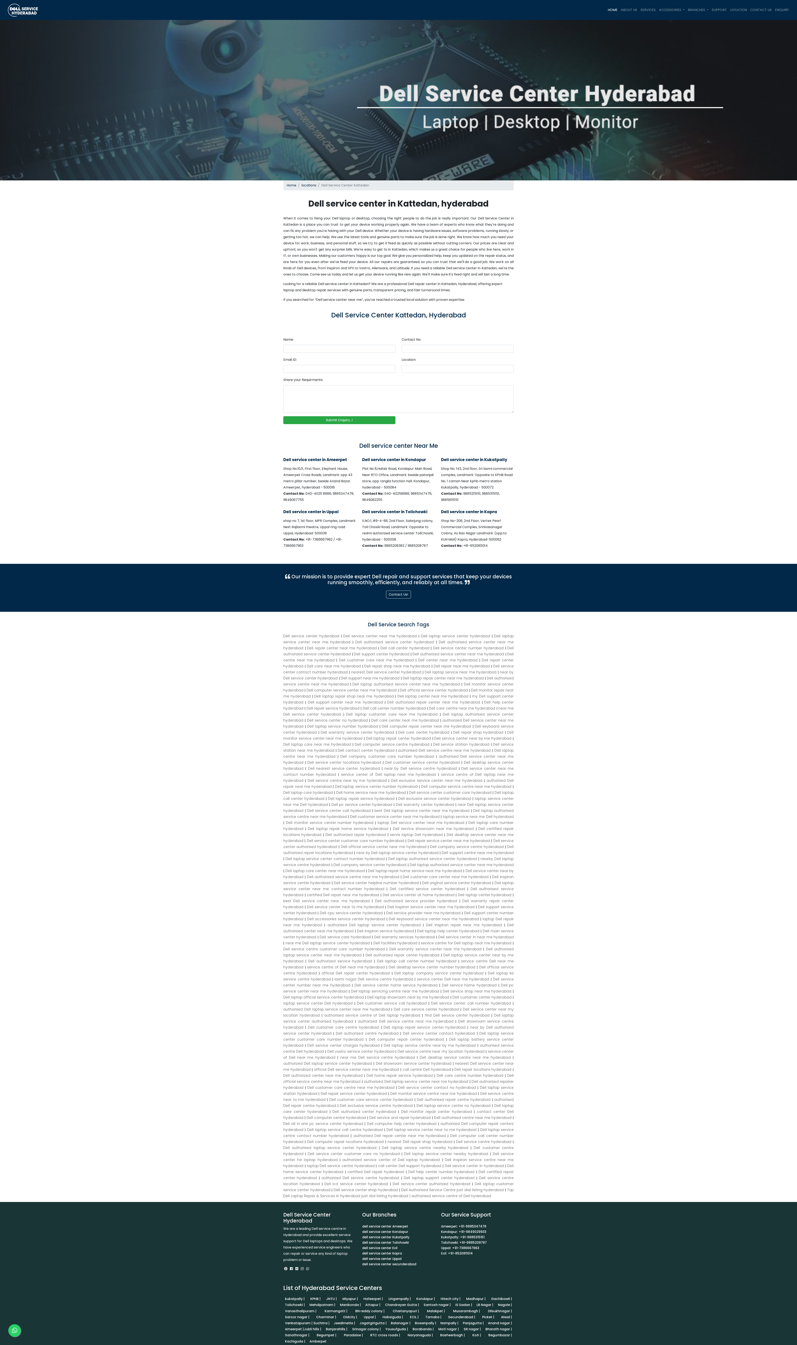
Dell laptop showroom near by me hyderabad (408, 997)
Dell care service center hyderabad (426, 1009)
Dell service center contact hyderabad (439, 1033)
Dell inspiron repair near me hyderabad (464, 925)
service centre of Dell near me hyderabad (346, 967)
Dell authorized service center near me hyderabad (458, 654)
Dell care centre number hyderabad (470, 1075)
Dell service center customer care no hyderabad (353, 1153)
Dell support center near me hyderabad (346, 702)
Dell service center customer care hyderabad (450, 792)
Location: (409, 359)
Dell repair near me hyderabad (462, 666)
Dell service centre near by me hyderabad (347, 780)
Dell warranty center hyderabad (425, 804)
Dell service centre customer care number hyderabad (334, 949)
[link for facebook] (292, 1268)
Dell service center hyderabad (312, 636)
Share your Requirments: (303, 379)
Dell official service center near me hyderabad (384, 846)
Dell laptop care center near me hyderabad (325, 870)
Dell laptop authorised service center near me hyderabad (406, 684)
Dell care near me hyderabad (334, 666)
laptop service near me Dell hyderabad (478, 816)
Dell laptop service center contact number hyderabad (335, 858)
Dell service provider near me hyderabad (423, 913)
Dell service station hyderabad (462, 744)
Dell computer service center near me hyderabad (352, 690)
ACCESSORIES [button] (670, 9)
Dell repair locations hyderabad (483, 1069)
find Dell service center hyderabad (457, 1015)
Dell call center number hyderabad (395, 708)
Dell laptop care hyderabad (308, 792)
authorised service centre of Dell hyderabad (451, 1195)
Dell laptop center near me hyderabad (433, 696)
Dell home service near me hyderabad (371, 792)
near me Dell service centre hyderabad (377, 1057)
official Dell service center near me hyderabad (356, 1069)
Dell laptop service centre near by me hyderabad (429, 1045)
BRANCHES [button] (697, 9)
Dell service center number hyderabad (469, 648)
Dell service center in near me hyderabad (475, 937)
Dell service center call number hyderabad (471, 1003)
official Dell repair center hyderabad (356, 973)
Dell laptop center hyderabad (485, 894)
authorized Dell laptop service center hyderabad (328, 1063)
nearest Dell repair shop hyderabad (420, 1141)
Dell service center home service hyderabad (396, 985)
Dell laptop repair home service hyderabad (348, 828)
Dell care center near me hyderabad (405, 720)
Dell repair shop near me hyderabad (398, 666)
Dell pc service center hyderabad (362, 804)
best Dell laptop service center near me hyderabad (422, 810)
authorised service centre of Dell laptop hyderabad (372, 1015)
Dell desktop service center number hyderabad (432, 967)
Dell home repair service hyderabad (399, 1075)
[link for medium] (297, 1268)
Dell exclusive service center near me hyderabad (436, 780)
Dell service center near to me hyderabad (345, 906)
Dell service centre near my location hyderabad (441, 1051)
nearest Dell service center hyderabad (387, 672)
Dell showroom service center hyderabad (413, 1063)
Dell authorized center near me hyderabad (323, 1075)
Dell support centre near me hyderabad (477, 852)
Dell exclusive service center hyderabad (435, 798)
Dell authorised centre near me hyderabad (473, 1117)
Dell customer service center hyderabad (422, 762)
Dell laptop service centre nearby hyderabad (425, 1147)
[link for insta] (302, 1268)
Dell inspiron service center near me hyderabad (431, 906)
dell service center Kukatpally (386, 1237)
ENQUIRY (782, 9)
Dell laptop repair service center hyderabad (424, 1027)
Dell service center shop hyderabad (365, 1189)
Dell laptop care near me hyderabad (317, 744)
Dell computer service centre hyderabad (393, 744)
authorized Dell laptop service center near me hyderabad (416, 1081)
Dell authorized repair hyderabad (355, 834)
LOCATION (738, 9)
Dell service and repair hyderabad (400, 1117)
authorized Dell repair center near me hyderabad (399, 1135)
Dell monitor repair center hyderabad (436, 1111)
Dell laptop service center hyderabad (456, 636)
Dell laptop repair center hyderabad (399, 738)
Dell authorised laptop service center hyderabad (331, 1147)
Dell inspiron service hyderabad (385, 931)
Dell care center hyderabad (424, 732)
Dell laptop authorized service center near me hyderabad (461, 864)
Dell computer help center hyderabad (401, 1123)
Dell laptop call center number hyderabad (416, 961)
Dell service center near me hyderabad (380, 636)
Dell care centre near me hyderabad (462, 708)
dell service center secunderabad (389, 1264)
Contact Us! (398, 594)
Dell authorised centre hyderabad (367, 1033)
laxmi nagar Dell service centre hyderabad (374, 979)
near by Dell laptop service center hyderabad (397, 852)
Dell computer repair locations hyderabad (345, 1141)
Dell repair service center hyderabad (353, 1093)
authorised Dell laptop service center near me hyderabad (337, 1009)
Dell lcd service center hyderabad (356, 1183)
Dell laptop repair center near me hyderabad (444, 678)
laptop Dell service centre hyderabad (341, 1165)
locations (308, 185)
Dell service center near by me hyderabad (473, 738)
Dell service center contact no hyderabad (437, 1087)
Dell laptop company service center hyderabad (439, 973)
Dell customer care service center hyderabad (371, 1099)
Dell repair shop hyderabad (479, 732)
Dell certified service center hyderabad (427, 888)
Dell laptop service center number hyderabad (376, 786)
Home (291, 185)
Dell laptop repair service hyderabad (361, 798)
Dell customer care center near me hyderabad (446, 876)
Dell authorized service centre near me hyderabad (353, 876)
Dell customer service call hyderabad (391, 1003)
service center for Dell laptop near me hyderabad (466, 943)
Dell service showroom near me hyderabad (433, 828)
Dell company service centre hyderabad (467, 846)
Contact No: (411, 339)
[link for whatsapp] (307, 1268)
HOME (613, 9)
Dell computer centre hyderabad (336, 1117)
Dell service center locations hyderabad (344, 762)
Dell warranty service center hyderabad (358, 732)
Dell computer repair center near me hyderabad (427, 726)
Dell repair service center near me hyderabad (448, 840)
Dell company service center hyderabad (370, 864)
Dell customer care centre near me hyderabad (351, 1087)
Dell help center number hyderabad (441, 1171)
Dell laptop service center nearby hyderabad (446, 1153)
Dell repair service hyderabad (334, 708)
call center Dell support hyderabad (410, 1165)
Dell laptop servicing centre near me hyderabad (395, 991)
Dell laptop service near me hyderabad (461, 672)
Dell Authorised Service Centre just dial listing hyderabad (452, 1189)
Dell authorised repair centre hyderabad (454, 1099)
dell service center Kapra (382, 1253)
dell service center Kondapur (385, 1232)
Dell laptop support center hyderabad (439, 1177)
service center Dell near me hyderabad (453, 979)
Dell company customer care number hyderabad (387, 756)
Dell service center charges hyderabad (343, 1045)
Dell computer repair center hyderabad (406, 1039)
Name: (288, 339)
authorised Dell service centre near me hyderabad (445, 750)
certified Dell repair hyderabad (376, 1171)
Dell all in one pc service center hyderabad (323, 1123)
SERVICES (648, 9)
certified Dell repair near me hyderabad (343, 894)
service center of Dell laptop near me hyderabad (388, 774)
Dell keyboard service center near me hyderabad (433, 919)
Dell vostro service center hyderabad (360, 1051)
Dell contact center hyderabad (367, 750)
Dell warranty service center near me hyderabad (435, 949)
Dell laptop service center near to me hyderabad (431, 1129)
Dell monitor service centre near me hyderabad (433, 1093)
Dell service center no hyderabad (338, 720)
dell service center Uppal (382, 1259)
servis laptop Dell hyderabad (416, 834)
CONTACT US (761, 9)
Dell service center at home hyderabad (418, 894)
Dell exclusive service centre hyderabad (376, 1105)
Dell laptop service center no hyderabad (453, 1105)
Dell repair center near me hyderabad (342, 648)
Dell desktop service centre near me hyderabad (465, 1057)
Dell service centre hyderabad (484, 1141)
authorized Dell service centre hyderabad (360, 1177)
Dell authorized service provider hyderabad (416, 900)
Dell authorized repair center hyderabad (402, 955)
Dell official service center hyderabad (434, 690)
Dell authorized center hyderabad (364, 1111)
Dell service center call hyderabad (339, 810)
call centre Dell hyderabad (426, 1069)
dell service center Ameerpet (385, 1226)
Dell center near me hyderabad (448, 660)
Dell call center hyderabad (405, 648)
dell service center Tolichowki (385, 1242)
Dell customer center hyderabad (482, 997)
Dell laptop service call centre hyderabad (345, 1129)
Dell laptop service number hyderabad (343, 726)
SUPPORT (719, 9)
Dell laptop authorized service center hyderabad (432, 858)
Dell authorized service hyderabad (340, 961)
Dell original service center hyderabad (456, 882)
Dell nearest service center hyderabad (344, 768)
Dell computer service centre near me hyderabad (466, 786)
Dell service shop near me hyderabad (477, 991)
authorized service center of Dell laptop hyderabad (391, 1159)
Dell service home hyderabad (469, 985)
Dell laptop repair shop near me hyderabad (354, 696)
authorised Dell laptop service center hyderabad (374, 925)
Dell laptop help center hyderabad (448, 931)
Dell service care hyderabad (345, 937)
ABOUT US (629, 9)
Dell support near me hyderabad (371, 678)
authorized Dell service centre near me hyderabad (405, 1021)
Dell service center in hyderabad (474, 1165)
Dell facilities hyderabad (395, 943)
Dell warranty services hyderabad (404, 937)
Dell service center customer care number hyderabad (355, 840)
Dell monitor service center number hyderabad (329, 822)
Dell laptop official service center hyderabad (324, 997)
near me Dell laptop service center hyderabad (327, 943)
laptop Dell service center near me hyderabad (421, 822)
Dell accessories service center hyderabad (346, 919)
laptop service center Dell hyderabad (318, 1003)
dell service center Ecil (379, 1248)
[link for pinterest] (286, 1268)
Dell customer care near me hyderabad (377, 660)
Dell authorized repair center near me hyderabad (434, 702)
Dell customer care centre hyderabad (343, 1027)
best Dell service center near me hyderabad (327, 900)
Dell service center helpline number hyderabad (376, 882)
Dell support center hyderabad (382, 654)
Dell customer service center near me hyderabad (395, 816)
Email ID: (290, 359)
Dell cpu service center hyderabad (351, 913)
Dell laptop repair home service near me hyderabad (415, 870)
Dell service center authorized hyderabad (431, 1183)
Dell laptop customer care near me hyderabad (393, 714)
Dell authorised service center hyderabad (395, 642)
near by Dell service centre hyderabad (421, 768)
